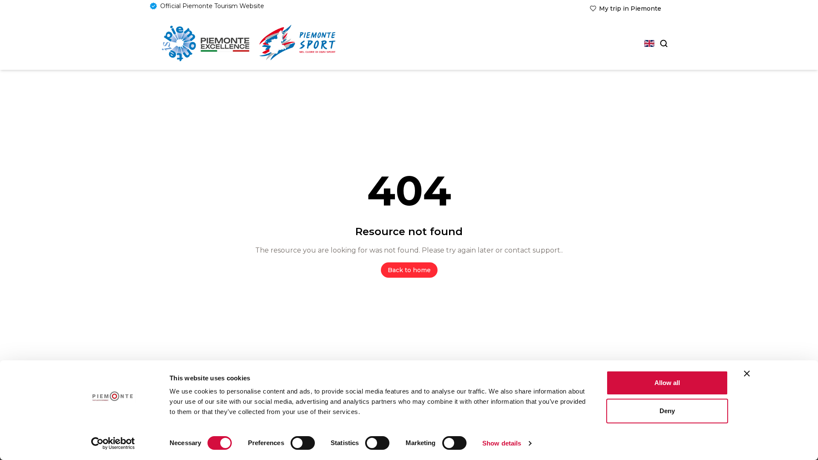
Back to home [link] (409, 270)
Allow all (667, 382)
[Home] (205, 43)
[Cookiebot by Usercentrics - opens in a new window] (113, 443)
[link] (625, 8)
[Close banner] (747, 374)
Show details (501, 443)
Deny (667, 410)
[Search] (663, 43)
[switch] (303, 443)
